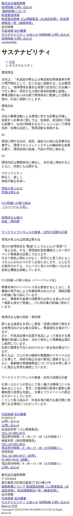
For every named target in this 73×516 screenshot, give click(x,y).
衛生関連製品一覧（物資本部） (38, 490)
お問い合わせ (23, 7)
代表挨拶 (7, 30)
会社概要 (20, 30)
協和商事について (14, 11)
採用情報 (7, 7)
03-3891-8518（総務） (15, 459)
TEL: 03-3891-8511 (13, 433)
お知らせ (32, 34)
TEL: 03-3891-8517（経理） (19, 455)
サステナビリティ (13, 34)
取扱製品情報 (10, 15)
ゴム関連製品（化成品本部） (39, 19)
